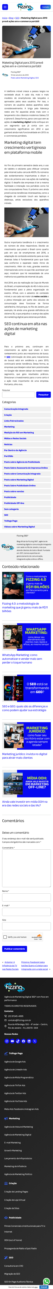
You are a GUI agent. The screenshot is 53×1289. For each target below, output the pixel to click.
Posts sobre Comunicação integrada (22, 474)
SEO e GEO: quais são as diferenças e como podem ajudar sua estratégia (25, 708)
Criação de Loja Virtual (14, 1200)
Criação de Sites (11, 1208)
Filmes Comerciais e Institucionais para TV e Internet (24, 1229)
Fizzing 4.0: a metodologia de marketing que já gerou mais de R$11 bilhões (25, 607)
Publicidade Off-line (14, 503)
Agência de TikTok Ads (14, 1085)
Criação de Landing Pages (16, 1192)
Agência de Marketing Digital (17, 1135)
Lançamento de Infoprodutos (18, 1158)
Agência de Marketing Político (18, 1174)
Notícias (8, 444)
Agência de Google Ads (15, 1062)
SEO (17, 18)
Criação (8, 415)
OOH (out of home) (13, 1240)
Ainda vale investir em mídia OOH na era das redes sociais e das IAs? (24, 803)
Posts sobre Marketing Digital (23, 78)
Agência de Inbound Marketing (18, 1127)
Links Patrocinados (14, 421)
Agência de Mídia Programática (18, 1077)
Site (4, 920)
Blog (11, 18)
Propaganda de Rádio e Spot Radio (20, 1248)
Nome (5, 891)
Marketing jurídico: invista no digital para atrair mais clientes (24, 756)
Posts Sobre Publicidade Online (20, 485)
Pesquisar (6, 390)
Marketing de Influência (15, 1166)
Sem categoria (11, 509)
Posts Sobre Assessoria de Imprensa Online (26, 468)
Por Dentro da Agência (15, 450)
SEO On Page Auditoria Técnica (18, 1282)
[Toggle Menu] (5, 7)
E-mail (6, 905)
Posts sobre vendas (14, 491)
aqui (36, 1287)
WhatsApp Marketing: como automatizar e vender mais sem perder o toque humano (22, 658)
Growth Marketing (13, 1150)
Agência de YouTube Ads (15, 1101)
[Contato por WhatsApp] (46, 1282)
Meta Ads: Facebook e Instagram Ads (21, 1109)
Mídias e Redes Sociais (15, 438)
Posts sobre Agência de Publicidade (22, 462)
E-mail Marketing (12, 1142)
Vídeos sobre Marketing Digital (19, 527)
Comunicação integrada (16, 409)
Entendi (44, 1287)
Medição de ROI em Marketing (19, 432)
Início (4, 18)
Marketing (9, 427)
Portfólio (8, 456)
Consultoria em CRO (13, 1266)
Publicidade (10, 497)
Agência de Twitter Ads (15, 1093)
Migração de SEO (12, 1274)
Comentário (8, 848)
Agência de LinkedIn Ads (15, 1069)
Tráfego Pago (10, 521)
